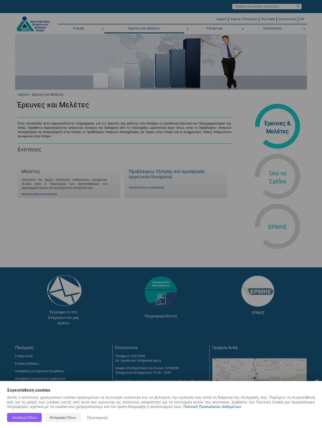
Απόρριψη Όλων (63, 417)
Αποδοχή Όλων (24, 417)
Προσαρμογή (97, 417)
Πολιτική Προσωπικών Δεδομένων (212, 406)
